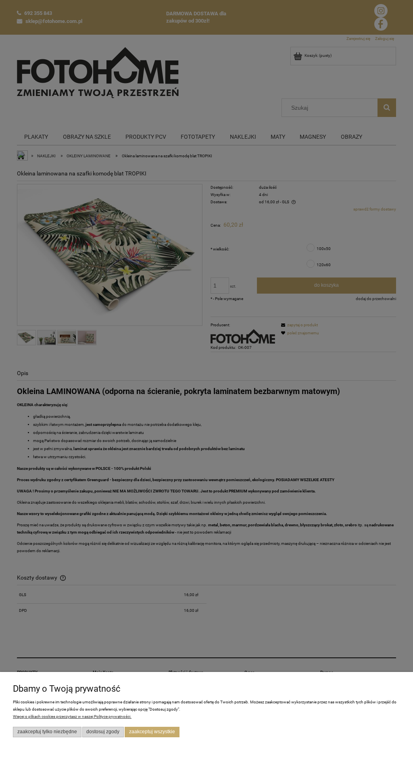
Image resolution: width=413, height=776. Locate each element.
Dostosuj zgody (102, 731)
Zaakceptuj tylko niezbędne (47, 731)
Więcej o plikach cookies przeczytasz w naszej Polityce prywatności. (72, 716)
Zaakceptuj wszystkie (152, 731)
